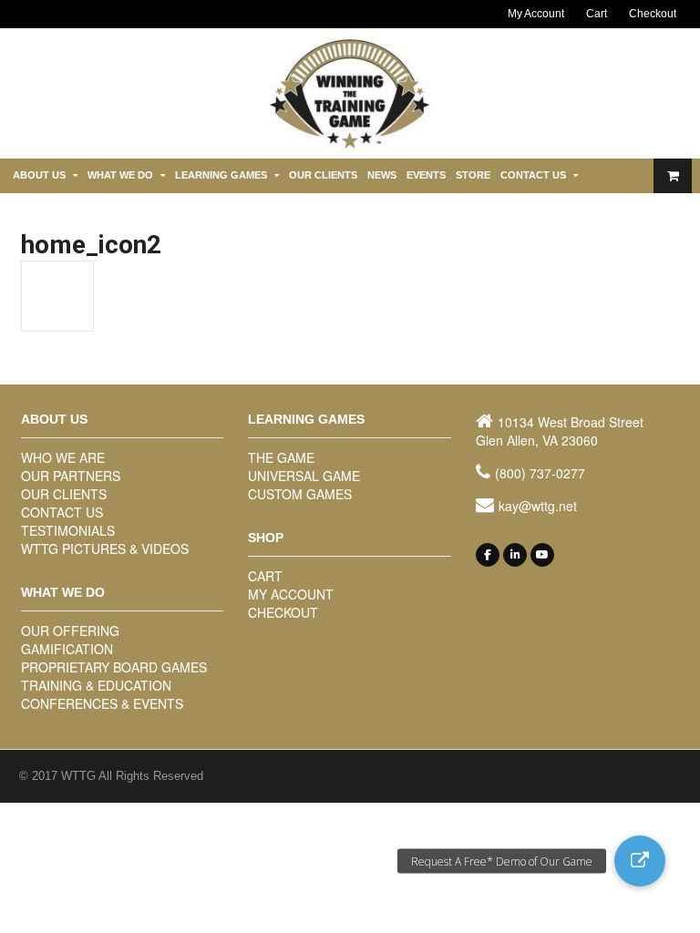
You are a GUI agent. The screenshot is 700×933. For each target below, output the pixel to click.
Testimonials (68, 530)
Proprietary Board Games (114, 667)
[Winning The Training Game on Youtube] (542, 555)
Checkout (652, 13)
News (381, 174)
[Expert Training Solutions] (350, 147)
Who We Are (63, 457)
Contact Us (533, 174)
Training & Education (96, 685)
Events (426, 174)
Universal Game (304, 475)
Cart (596, 13)
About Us (39, 174)
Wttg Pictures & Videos (105, 548)
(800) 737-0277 (540, 473)
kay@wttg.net (538, 506)
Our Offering (70, 630)
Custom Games (300, 494)
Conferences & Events (102, 703)
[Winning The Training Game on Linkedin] (515, 555)
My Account (536, 13)
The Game (281, 457)
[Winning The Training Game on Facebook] (487, 555)
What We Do (120, 174)
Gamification (67, 649)
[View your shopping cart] (673, 176)
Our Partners (70, 475)
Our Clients (323, 174)
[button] (639, 861)
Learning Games (221, 174)
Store (473, 174)
